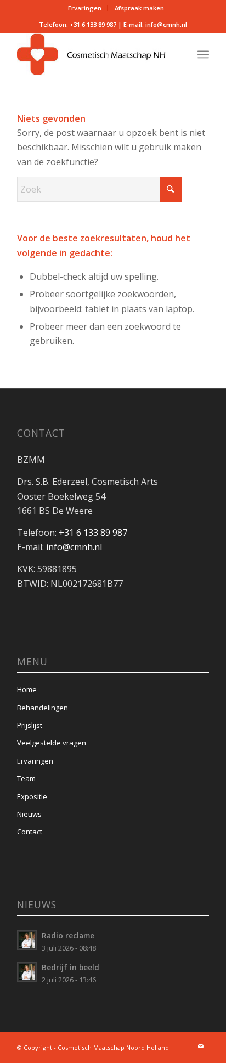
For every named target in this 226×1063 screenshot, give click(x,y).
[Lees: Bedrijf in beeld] (27, 972)
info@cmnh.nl (166, 24)
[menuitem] (85, 8)
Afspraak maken (139, 8)
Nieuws (29, 814)
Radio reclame (68, 935)
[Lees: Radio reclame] (27, 940)
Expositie (32, 796)
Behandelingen (42, 708)
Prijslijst (29, 725)
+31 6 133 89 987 (93, 24)
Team (26, 778)
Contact (29, 831)
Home (27, 689)
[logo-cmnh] (94, 54)
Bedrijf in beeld (70, 967)
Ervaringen (84, 8)
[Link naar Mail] (201, 1046)
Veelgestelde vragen (51, 743)
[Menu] (203, 54)
